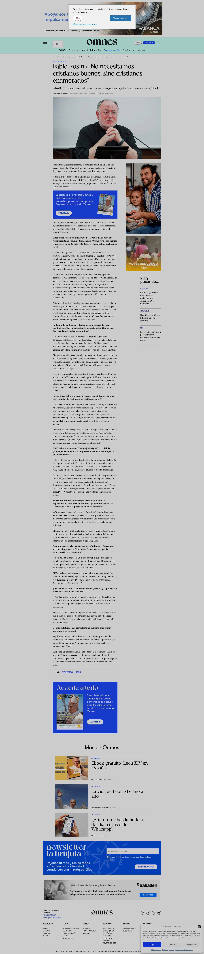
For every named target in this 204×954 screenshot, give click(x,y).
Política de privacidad (168, 950)
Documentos (108, 931)
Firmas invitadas (89, 931)
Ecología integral (78, 50)
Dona (138, 43)
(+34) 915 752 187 (49, 915)
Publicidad (127, 931)
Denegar (172, 944)
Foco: (63, 50)
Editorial (87, 928)
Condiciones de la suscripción (137, 951)
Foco (54, 57)
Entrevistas (67, 672)
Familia (127, 50)
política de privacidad (142, 857)
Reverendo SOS (109, 943)
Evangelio (107, 936)
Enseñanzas (108, 933)
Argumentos (108, 928)
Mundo (46, 928)
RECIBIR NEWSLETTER (146, 867)
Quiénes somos (129, 928)
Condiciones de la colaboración (184, 950)
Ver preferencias (191, 944)
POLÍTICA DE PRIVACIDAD (74, 951)
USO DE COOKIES (90, 951)
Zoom (45, 936)
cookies (110, 860)
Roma (78, 672)
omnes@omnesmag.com (52, 917)
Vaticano (46, 931)
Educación (96, 50)
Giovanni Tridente (60, 94)
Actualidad (48, 924)
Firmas (86, 924)
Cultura (46, 933)
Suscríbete (149, 43)
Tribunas (86, 933)
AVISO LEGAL (59, 951)
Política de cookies (156, 950)
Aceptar (152, 944)
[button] (199, 926)
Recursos (107, 924)
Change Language (120, 18)
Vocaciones (139, 50)
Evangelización (112, 50)
